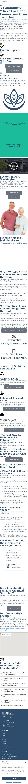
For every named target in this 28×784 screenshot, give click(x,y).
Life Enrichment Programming (9, 756)
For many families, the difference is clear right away (12, 543)
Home (3, 733)
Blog (3, 737)
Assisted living (15, 20)
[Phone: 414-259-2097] (3, 721)
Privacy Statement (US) (8, 747)
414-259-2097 (10, 722)
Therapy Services (6, 758)
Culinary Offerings (6, 754)
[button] (25, 762)
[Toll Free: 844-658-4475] (3, 725)
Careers (4, 741)
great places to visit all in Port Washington (12, 629)
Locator (4, 739)
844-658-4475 (10, 727)
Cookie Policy (9, 782)
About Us (4, 735)
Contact (4, 743)
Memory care (14, 21)
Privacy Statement (17, 782)
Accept (14, 778)
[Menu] (25, 2)
